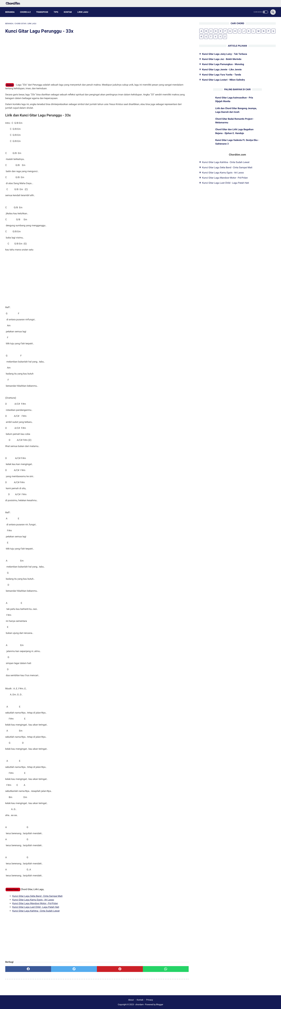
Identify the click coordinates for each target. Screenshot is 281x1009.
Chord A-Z (25, 12)
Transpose (42, 12)
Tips (56, 12)
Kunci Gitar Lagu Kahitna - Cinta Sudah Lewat (36, 910)
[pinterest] (120, 969)
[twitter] (74, 969)
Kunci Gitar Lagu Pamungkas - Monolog (223, 64)
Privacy (149, 1000)
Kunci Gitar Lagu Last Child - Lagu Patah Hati (35, 907)
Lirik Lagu (82, 12)
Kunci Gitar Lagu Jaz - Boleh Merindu (221, 59)
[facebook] (28, 969)
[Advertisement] (97, 58)
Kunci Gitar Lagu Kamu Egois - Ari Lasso (33, 899)
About (131, 1000)
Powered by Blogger (154, 1004)
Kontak (68, 12)
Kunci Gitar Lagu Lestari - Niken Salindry (223, 79)
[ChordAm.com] (14, 3)
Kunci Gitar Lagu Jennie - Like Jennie (222, 69)
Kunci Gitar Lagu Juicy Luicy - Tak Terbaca (224, 54)
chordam (9, 85)
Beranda (9, 12)
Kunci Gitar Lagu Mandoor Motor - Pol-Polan (35, 903)
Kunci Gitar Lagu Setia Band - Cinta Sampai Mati (37, 896)
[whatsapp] (166, 969)
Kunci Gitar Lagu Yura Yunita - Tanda (221, 74)
